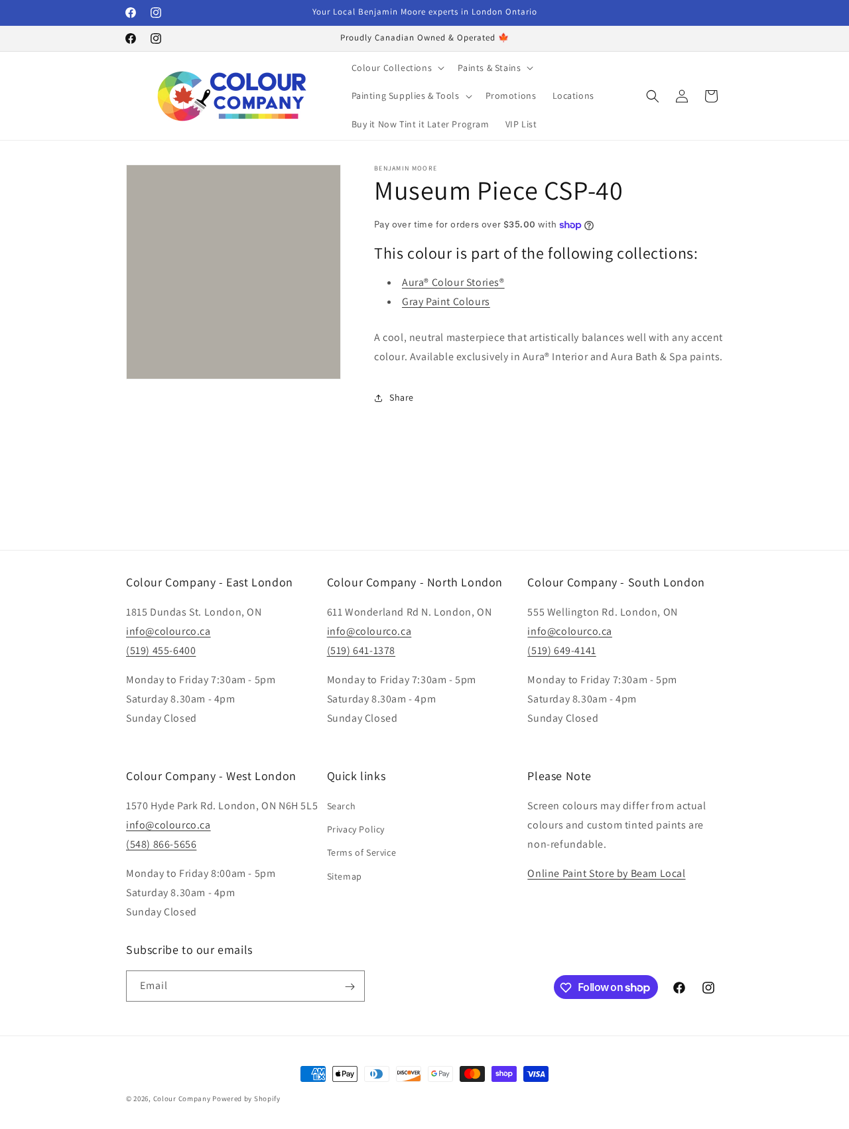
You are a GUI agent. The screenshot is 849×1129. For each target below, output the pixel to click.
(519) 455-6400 (161, 650)
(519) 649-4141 (561, 650)
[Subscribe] (349, 986)
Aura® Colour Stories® (453, 283)
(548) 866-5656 (161, 844)
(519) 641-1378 (361, 650)
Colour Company (183, 1098)
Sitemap (344, 876)
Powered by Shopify (246, 1098)
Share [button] (401, 397)
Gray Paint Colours (446, 301)
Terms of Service (362, 853)
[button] (397, 68)
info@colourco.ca (168, 631)
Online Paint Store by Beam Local (606, 874)
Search (341, 806)
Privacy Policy (356, 830)
